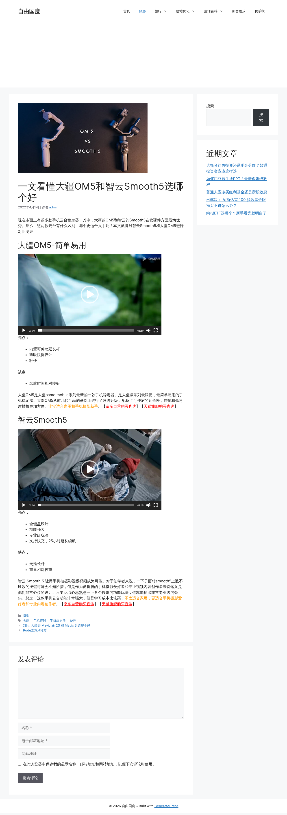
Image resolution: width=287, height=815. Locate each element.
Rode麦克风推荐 (35, 630)
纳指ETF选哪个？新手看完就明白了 (236, 213)
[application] (89, 294)
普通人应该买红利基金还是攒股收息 (236, 192)
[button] (90, 295)
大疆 (26, 621)
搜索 (210, 106)
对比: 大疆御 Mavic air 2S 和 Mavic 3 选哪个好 (56, 625)
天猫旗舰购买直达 (159, 406)
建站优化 (182, 11)
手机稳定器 (58, 621)
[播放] (24, 330)
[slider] (86, 330)
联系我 (259, 11)
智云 (73, 621)
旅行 (158, 11)
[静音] (148, 330)
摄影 (142, 11)
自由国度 (29, 11)
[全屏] (155, 330)
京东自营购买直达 (121, 406)
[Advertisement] (143, 56)
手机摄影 (39, 621)
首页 (126, 11)
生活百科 (210, 11)
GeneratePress (166, 806)
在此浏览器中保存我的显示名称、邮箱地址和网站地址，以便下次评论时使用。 (89, 764)
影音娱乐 (239, 11)
